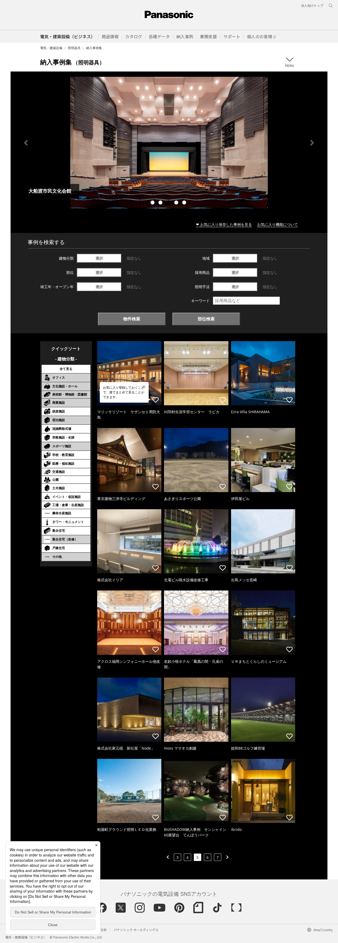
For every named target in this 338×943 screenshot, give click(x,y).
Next (312, 142)
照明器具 (74, 48)
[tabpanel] (169, 142)
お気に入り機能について (277, 224)
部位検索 (206, 319)
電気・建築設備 (51, 48)
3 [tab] (169, 203)
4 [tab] (177, 203)
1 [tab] (153, 203)
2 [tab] (161, 203)
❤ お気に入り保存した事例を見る (224, 224)
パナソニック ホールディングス (136, 929)
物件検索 (131, 319)
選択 (99, 258)
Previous (26, 142)
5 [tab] (184, 203)
